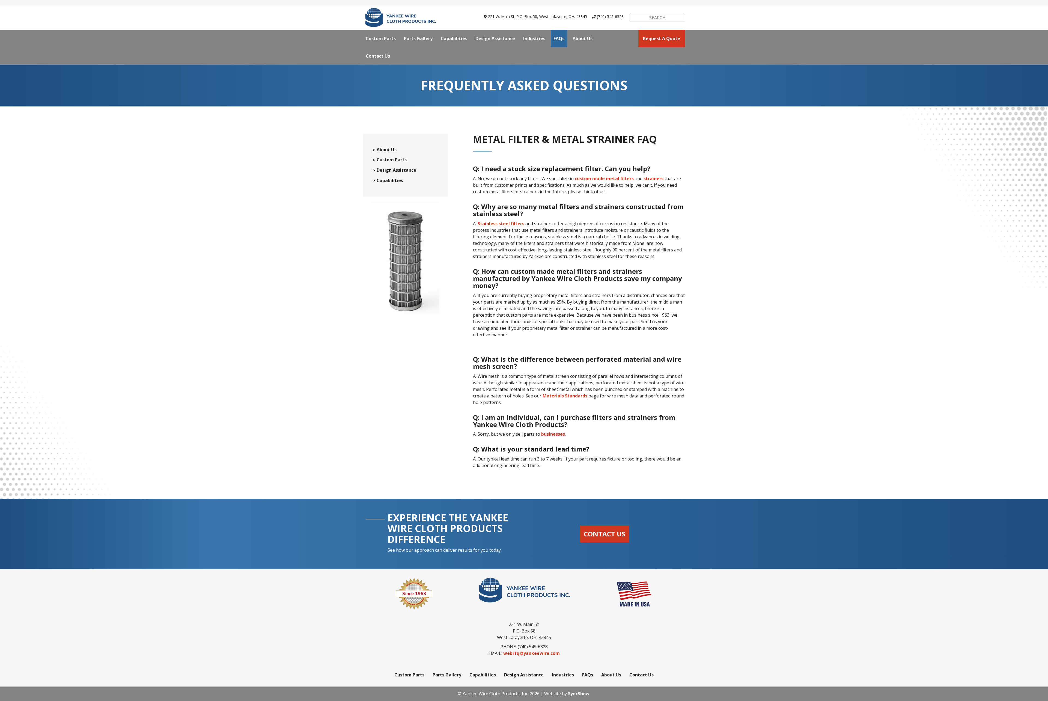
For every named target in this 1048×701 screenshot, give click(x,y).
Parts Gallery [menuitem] (418, 38)
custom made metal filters (604, 179)
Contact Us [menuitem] (378, 56)
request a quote (661, 38)
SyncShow (579, 694)
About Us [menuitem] (583, 38)
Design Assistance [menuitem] (495, 38)
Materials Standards (565, 396)
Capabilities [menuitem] (454, 38)
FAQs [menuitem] (558, 38)
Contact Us (604, 533)
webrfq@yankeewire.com (531, 653)
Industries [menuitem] (534, 38)
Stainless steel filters (501, 224)
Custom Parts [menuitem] (381, 38)
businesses (553, 434)
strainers (653, 179)
